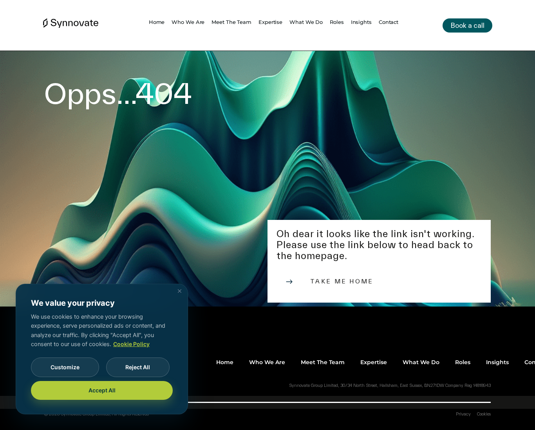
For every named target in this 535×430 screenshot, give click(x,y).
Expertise (270, 22)
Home (157, 22)
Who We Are (188, 22)
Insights (361, 22)
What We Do (306, 22)
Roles (337, 22)
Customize (65, 367)
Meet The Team (231, 22)
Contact (388, 22)
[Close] (179, 291)
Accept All (102, 390)
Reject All (137, 367)
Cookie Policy (131, 344)
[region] (102, 349)
